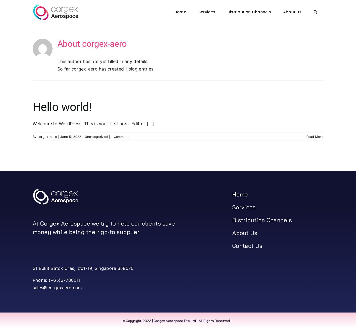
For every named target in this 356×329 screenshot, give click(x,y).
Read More (314, 137)
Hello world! (62, 107)
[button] (315, 12)
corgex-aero (47, 137)
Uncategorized (96, 137)
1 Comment (120, 137)
